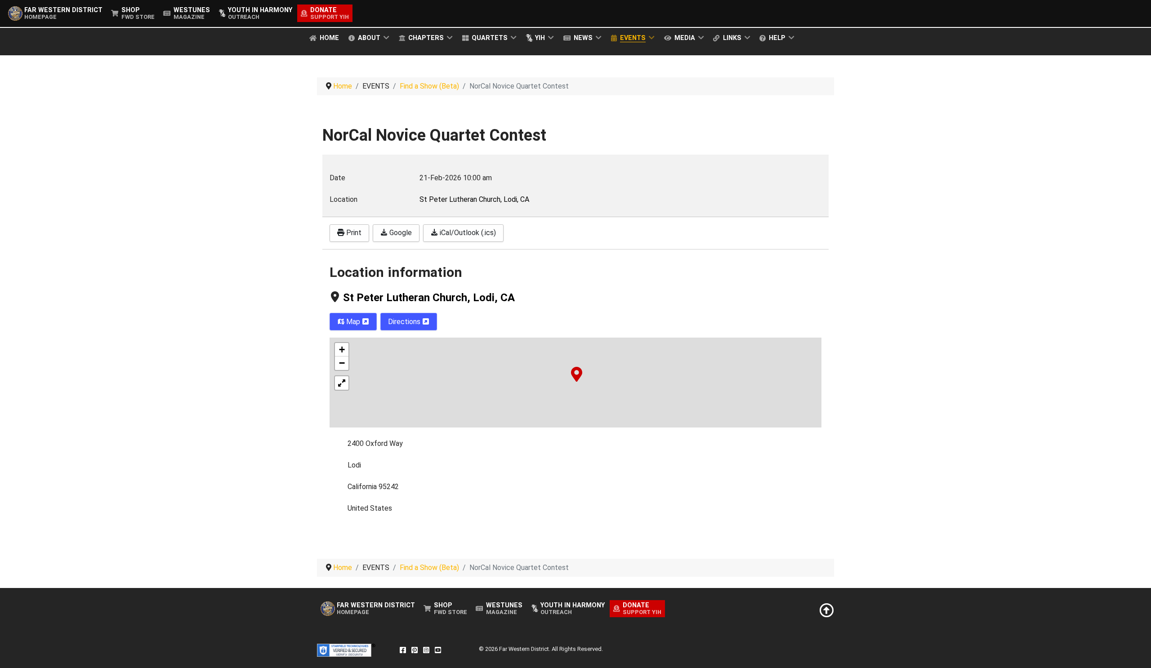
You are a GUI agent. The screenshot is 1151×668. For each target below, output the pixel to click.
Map (353, 321)
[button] (576, 373)
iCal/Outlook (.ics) (467, 232)
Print (352, 232)
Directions (405, 321)
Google (400, 232)
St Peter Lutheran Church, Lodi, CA (429, 297)
